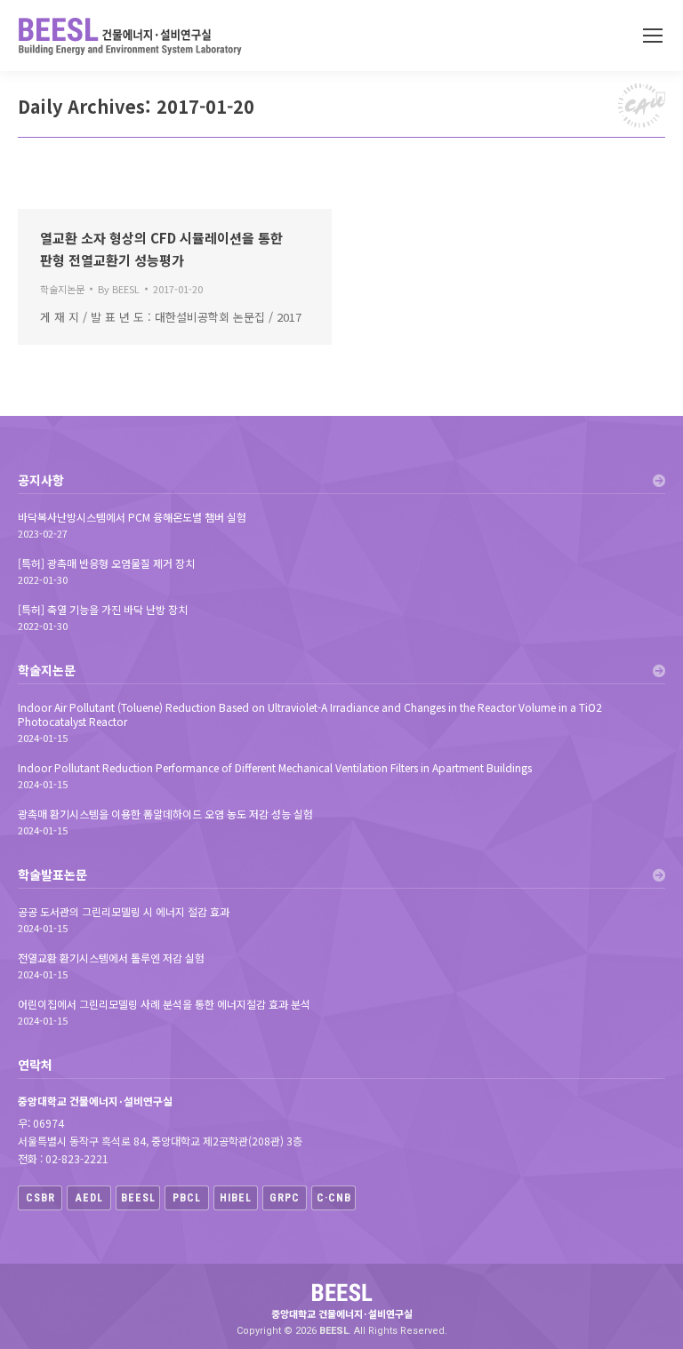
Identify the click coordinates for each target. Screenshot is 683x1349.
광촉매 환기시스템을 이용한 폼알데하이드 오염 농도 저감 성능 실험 (165, 814)
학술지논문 (62, 289)
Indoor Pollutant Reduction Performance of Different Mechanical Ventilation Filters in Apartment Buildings (275, 768)
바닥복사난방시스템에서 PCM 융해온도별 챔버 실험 (132, 517)
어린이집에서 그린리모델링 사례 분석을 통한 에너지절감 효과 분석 (164, 1004)
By (119, 289)
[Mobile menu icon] (652, 35)
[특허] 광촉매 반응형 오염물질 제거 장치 (106, 563)
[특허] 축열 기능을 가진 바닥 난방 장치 (103, 610)
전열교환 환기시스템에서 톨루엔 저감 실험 (111, 958)
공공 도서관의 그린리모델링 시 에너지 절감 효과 (123, 912)
